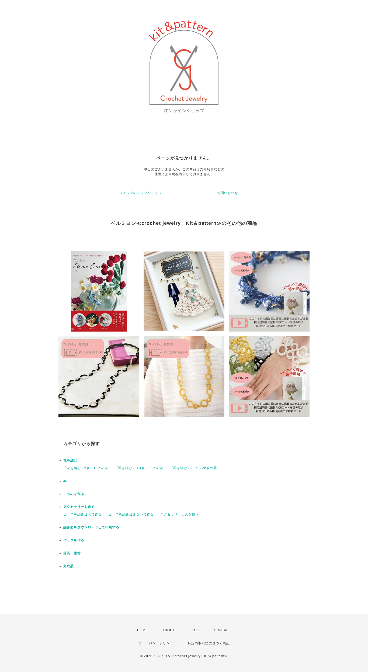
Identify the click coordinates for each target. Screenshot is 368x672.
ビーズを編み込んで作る (82, 514)
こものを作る (73, 494)
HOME (142, 630)
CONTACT (222, 630)
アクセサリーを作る (79, 507)
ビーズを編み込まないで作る (131, 514)
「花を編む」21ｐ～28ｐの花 (193, 468)
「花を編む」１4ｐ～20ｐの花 (139, 468)
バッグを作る (73, 540)
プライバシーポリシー (155, 643)
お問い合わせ (227, 193)
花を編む (70, 460)
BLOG (194, 630)
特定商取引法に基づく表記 (209, 643)
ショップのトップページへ (140, 193)
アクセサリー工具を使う (179, 514)
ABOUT (168, 630)
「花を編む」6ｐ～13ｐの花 (85, 468)
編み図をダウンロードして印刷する (91, 527)
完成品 (68, 566)
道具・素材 (72, 553)
